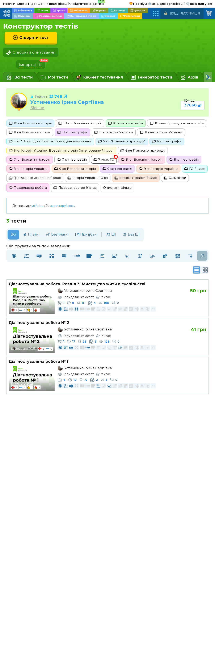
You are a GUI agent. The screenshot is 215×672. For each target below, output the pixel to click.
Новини (9, 4)
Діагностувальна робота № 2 (39, 322)
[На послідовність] (102, 256)
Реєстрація (190, 13)
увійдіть (37, 206)
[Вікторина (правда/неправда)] (152, 256)
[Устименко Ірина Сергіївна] (18, 101)
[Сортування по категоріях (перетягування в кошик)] (127, 256)
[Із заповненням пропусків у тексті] (77, 256)
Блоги (22, 4)
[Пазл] (140, 256)
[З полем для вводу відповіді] (39, 256)
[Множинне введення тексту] (64, 256)
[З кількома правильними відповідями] (26, 256)
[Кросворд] (190, 256)
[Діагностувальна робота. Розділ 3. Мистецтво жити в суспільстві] (32, 301)
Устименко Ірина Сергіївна (67, 102)
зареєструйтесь (62, 206)
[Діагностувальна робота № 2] (32, 340)
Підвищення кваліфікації (49, 4)
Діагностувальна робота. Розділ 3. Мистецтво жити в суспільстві (77, 284)
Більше (37, 108)
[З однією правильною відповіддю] (14, 256)
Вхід (174, 13)
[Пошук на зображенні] (114, 256)
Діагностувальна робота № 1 (38, 361)
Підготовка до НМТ (89, 3)
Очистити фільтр (117, 188)
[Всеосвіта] (6, 13)
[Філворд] (177, 256)
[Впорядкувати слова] (165, 256)
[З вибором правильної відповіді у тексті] (89, 256)
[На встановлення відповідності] (51, 256)
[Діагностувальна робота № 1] (32, 378)
